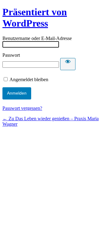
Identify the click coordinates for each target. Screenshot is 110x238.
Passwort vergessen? (22, 108)
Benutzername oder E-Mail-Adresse (37, 38)
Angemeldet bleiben (28, 79)
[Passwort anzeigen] (67, 64)
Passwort (11, 55)
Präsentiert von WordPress (34, 17)
